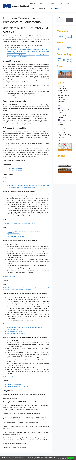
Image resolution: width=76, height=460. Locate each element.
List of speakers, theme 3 (14, 170)
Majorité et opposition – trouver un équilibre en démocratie (24, 327)
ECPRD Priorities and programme (16, 236)
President (60, 36)
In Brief (59, 60)
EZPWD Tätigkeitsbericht (14, 384)
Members (32, 3)
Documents (59, 48)
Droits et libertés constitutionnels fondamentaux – (18, 288)
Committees (69, 48)
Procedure (64, 60)
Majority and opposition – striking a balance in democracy (24, 231)
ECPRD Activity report (13, 235)
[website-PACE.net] (7, 6)
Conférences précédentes (10, 377)
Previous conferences (9, 276)
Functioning (51, 3)
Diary (68, 3)
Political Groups (69, 60)
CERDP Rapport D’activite (14, 331)
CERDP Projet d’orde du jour (15, 329)
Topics (32, 8)
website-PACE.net (20, 6)
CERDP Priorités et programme (16, 333)
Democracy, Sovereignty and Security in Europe (21, 223)
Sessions (64, 48)
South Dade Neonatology (45, 8)
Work (41, 3)
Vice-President (68, 36)
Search (58, 17)
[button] (59, 169)
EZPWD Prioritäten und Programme (17, 386)
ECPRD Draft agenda (13, 233)
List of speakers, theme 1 (14, 168)
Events (60, 3)
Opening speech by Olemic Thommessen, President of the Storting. (27, 49)
